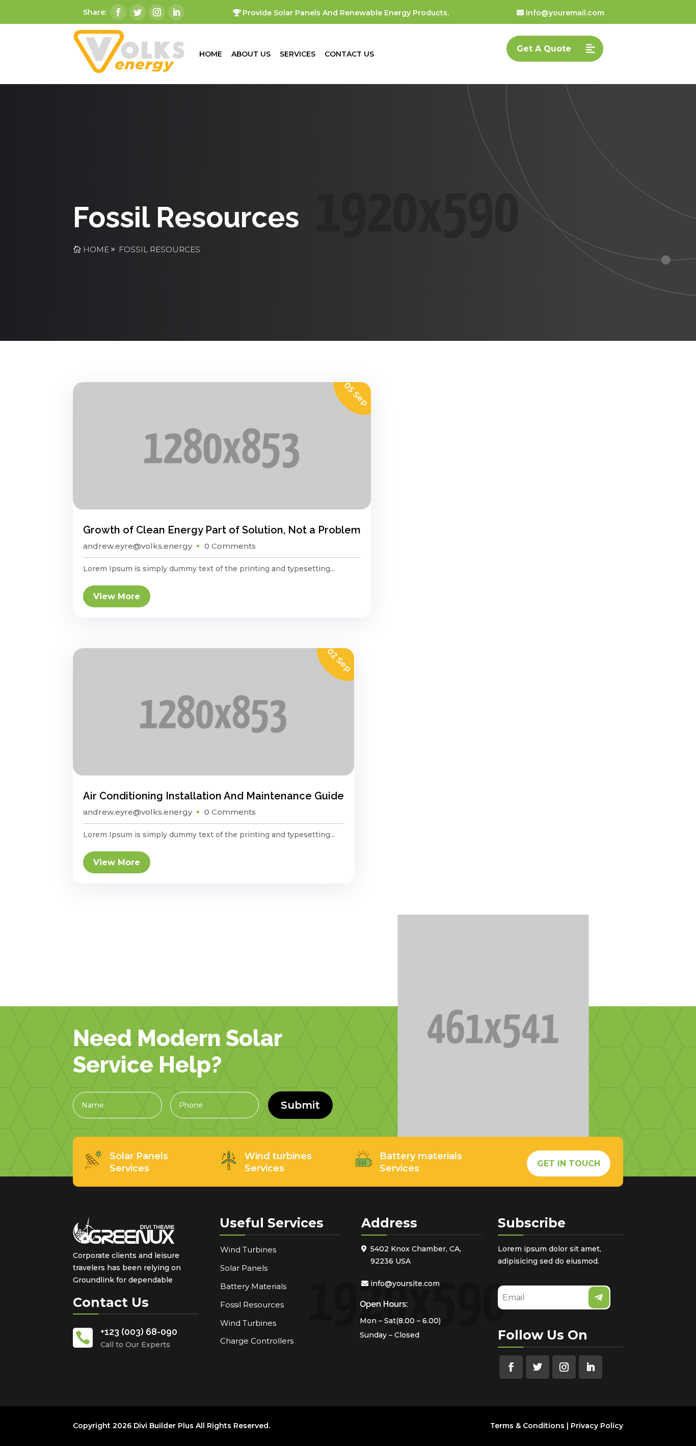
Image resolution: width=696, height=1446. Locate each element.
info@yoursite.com (405, 1283)
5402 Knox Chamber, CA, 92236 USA (415, 1255)
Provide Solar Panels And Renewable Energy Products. (346, 12)
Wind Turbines (248, 1249)
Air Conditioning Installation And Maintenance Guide (213, 796)
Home (210, 54)
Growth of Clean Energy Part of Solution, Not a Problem (222, 530)
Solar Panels (243, 1268)
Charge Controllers (256, 1341)
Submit (300, 1105)
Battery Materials (253, 1286)
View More (116, 596)
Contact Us (349, 54)
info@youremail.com (565, 12)
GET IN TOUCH (568, 1163)
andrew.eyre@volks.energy (137, 546)
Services (297, 54)
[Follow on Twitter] (137, 12)
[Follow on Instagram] (157, 12)
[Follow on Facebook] (118, 12)
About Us (251, 54)
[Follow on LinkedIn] (176, 12)
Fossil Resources (159, 249)
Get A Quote (544, 48)
